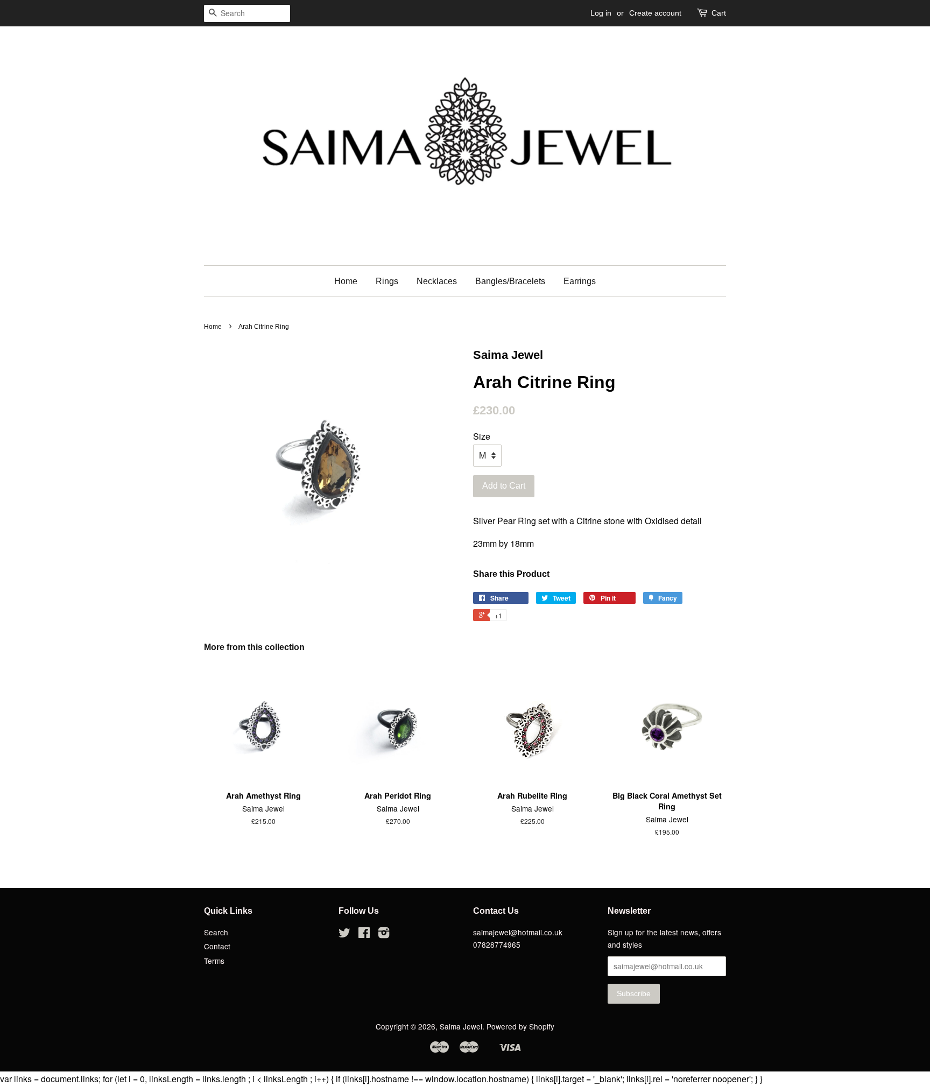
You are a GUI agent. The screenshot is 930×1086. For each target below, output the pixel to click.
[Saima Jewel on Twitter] (344, 934)
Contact (217, 946)
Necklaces (437, 281)
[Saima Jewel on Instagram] (384, 934)
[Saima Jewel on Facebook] (364, 934)
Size (481, 436)
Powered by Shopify (520, 1026)
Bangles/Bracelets (510, 281)
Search (216, 932)
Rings (387, 281)
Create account (655, 13)
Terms (214, 960)
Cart (718, 13)
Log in (600, 13)
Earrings (579, 281)
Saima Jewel (461, 1026)
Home (345, 281)
